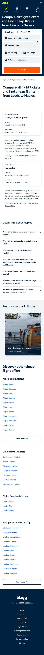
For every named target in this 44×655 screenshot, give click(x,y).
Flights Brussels (9, 398)
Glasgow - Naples (10, 471)
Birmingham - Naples (11, 457)
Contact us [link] (22, 622)
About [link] (22, 610)
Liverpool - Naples (10, 475)
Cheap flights (22, 614)
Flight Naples (16, 80)
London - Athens (9, 541)
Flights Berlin (8, 384)
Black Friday (22, 618)
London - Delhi (9, 550)
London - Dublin (9, 560)
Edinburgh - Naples (10, 466)
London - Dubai (9, 555)
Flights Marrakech (10, 416)
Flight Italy (6, 80)
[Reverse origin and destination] (37, 41)
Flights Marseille (9, 421)
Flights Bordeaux (9, 389)
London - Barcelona (10, 546)
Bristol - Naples (9, 462)
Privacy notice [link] (22, 639)
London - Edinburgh (11, 564)
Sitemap (22, 643)
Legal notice (22, 627)
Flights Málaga (8, 425)
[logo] (5, 3)
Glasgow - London (10, 532)
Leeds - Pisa (7, 506)
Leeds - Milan (8, 501)
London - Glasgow (10, 569)
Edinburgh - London (11, 528)
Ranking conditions (22, 631)
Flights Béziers (8, 403)
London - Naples (9, 480)
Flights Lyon (7, 407)
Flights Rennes (9, 430)
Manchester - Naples (11, 484)
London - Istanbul (10, 573)
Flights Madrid (8, 412)
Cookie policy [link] (22, 635)
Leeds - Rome (8, 511)
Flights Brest (8, 393)
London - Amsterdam (11, 537)
